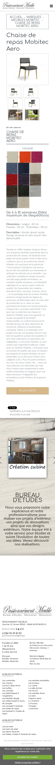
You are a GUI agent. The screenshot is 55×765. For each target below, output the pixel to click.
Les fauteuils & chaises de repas (13, 712)
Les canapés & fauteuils (12, 706)
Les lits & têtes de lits (11, 686)
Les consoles (7, 691)
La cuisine (32, 686)
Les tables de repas (10, 709)
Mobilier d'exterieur (10, 661)
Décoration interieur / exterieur (39, 649)
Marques (34, 17)
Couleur (27, 148)
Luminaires (33, 709)
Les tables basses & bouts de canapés (13, 702)
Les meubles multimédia (38, 681)
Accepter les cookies (27, 757)
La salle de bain (35, 688)
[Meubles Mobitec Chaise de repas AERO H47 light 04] (32, 103)
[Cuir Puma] (12, 157)
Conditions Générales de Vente (40, 660)
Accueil (16, 17)
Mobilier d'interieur (10, 659)
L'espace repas (34, 698)
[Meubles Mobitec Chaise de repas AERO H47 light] (14, 92)
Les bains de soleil (10, 729)
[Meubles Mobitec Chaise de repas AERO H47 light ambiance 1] (15, 115)
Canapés (32, 706)
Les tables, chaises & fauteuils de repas (19, 734)
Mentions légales (37, 656)
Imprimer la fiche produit (25, 411)
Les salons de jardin (10, 732)
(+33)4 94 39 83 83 (11, 633)
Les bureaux (33, 683)
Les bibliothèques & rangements (10, 694)
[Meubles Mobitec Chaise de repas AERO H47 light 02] (15, 103)
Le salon (32, 696)
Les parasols (7, 727)
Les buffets (7, 688)
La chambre (33, 701)
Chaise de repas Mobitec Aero (27, 24)
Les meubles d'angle (10, 698)
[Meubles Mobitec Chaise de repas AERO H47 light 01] (30, 92)
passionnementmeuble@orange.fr (13, 636)
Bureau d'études (36, 643)
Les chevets (7, 683)
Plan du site (35, 664)
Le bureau (33, 704)
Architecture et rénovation (41, 645)
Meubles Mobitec (25, 20)
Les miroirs (33, 691)
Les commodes (8, 681)
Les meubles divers (36, 693)
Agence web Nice (27, 743)
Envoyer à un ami (20, 415)
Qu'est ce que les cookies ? (27, 763)
